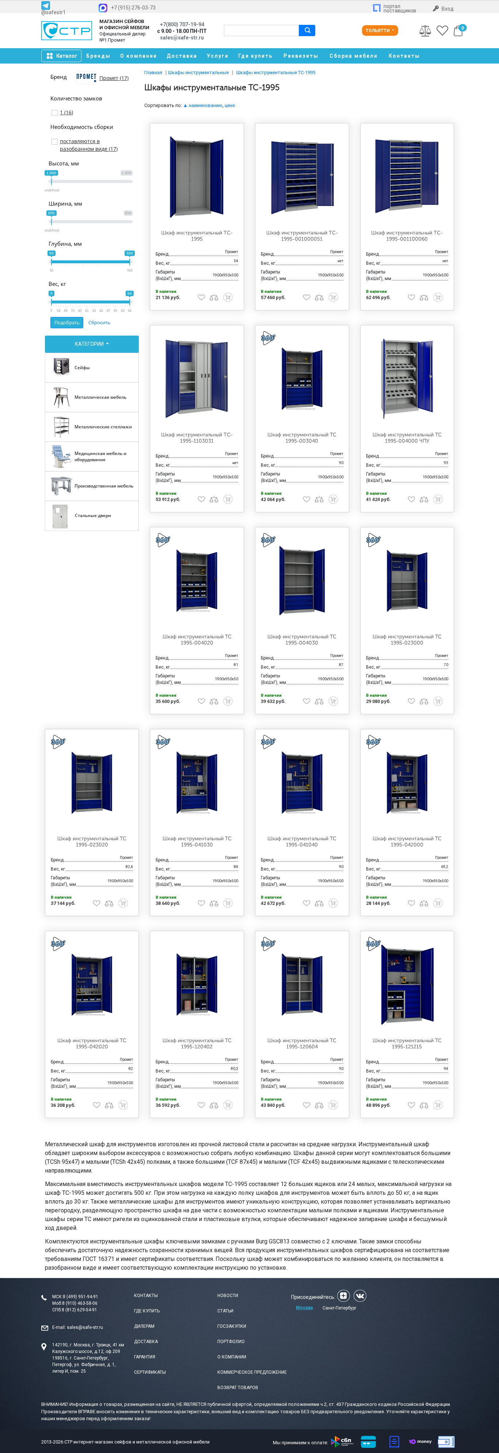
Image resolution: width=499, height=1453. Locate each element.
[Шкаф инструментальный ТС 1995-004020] (197, 580)
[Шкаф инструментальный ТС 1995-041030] (197, 782)
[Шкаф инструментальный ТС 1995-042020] (92, 984)
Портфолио (231, 1341)
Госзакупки (231, 1326)
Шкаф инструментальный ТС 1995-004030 (301, 640)
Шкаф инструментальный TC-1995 (197, 236)
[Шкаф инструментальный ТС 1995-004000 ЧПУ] (407, 379)
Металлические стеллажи (103, 427)
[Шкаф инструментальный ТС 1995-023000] (407, 580)
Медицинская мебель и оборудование (100, 456)
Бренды (98, 56)
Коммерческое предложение (252, 1372)
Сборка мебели (354, 56)
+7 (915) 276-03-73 (133, 8)
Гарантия (144, 1357)
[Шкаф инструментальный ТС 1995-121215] (407, 984)
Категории (90, 344)
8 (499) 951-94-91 (80, 1296)
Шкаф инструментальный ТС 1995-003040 (301, 438)
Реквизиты (301, 56)
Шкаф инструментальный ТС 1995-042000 (407, 842)
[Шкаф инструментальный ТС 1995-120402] (197, 984)
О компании (138, 56)
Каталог (66, 56)
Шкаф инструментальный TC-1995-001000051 (302, 236)
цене (230, 105)
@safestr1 (53, 12)
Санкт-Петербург (340, 1308)
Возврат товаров (237, 1387)
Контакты (404, 56)
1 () (66, 112)
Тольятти (378, 30)
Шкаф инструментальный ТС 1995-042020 (91, 1043)
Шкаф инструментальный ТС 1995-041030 (197, 842)
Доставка (182, 56)
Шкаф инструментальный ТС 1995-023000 (407, 640)
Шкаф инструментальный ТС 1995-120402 (197, 1043)
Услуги (218, 56)
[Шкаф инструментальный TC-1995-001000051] (302, 177)
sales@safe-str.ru (85, 1327)
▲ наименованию (202, 105)
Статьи (225, 1311)
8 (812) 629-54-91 (79, 1309)
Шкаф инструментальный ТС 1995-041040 (301, 842)
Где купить (255, 56)
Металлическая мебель (100, 397)
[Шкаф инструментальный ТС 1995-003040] (302, 379)
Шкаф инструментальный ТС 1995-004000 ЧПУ (407, 438)
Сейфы (82, 367)
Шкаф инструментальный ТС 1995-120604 (301, 1043)
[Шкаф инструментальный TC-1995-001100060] (407, 177)
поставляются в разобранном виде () (89, 145)
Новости (227, 1295)
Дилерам (144, 1326)
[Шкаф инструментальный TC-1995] (197, 177)
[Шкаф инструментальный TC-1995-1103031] (197, 379)
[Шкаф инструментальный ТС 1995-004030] (302, 580)
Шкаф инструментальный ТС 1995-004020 (197, 640)
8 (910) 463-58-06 (80, 1303)
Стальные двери (93, 515)
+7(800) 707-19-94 (182, 24)
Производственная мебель (104, 486)
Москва (304, 1307)
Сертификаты (150, 1372)
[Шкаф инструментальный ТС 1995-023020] (92, 782)
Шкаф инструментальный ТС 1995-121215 (407, 1043)
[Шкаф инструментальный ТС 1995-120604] (302, 984)
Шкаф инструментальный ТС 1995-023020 (91, 842)
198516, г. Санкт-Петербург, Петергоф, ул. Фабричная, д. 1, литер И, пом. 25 (84, 1365)
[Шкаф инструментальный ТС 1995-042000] (407, 782)
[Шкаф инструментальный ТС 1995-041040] (302, 782)
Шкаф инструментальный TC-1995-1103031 (197, 438)
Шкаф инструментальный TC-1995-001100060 (407, 236)
